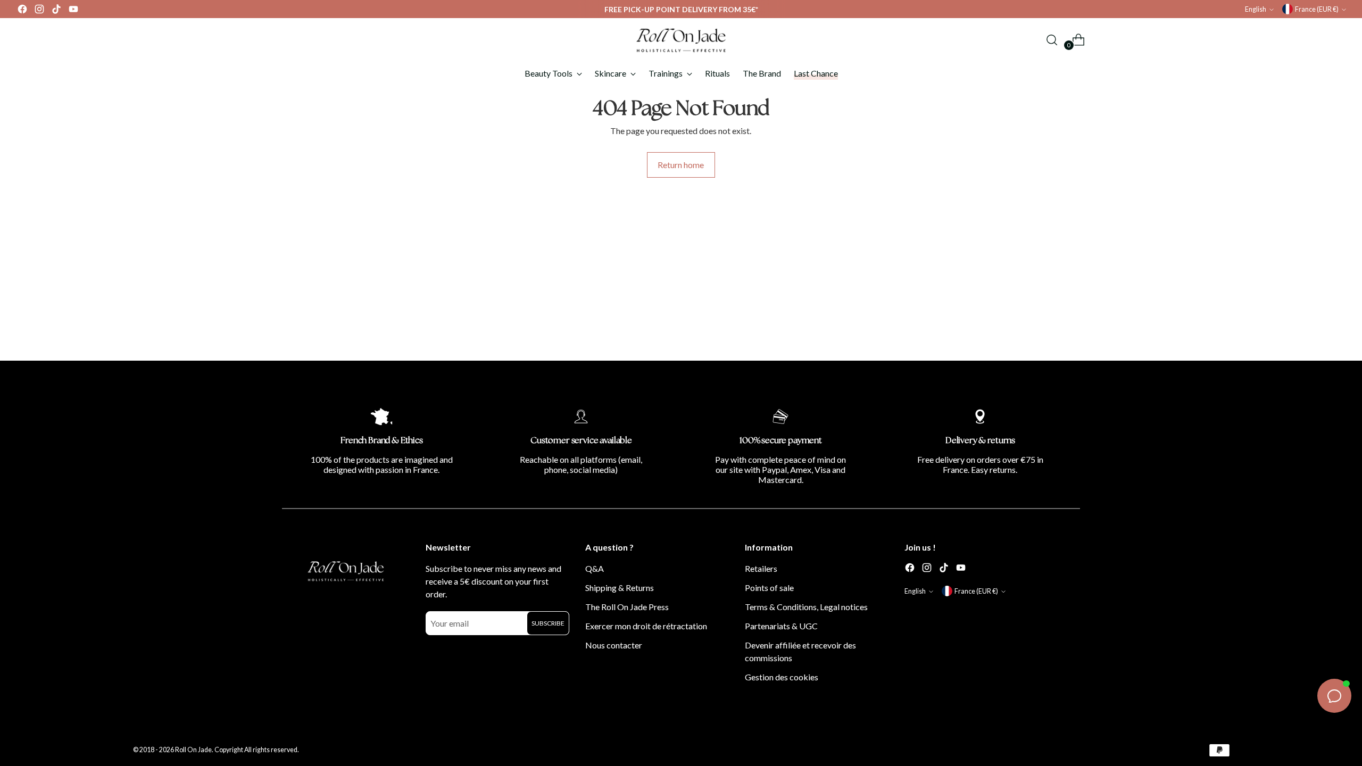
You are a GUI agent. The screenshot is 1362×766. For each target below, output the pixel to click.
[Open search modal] (1051, 40)
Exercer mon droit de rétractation (646, 626)
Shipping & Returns (619, 587)
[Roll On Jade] (681, 39)
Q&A (594, 568)
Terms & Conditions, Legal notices (806, 607)
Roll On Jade (193, 750)
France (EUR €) (1317, 9)
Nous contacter (613, 645)
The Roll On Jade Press (627, 607)
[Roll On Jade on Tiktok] (56, 12)
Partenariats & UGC (781, 626)
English (1255, 9)
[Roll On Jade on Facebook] (22, 12)
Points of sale (769, 587)
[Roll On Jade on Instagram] (39, 12)
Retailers (761, 568)
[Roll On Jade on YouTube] (73, 12)
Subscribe (547, 623)
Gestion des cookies (781, 677)
